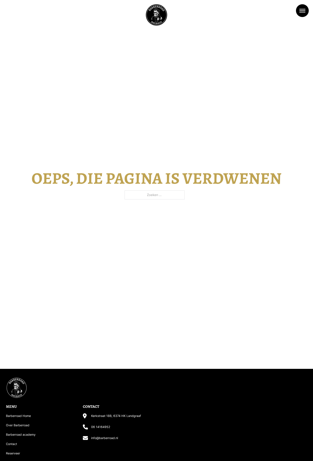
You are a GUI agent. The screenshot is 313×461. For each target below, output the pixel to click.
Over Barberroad (17, 425)
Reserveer (13, 453)
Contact (11, 444)
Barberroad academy (21, 434)
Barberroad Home (18, 416)
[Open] (302, 11)
